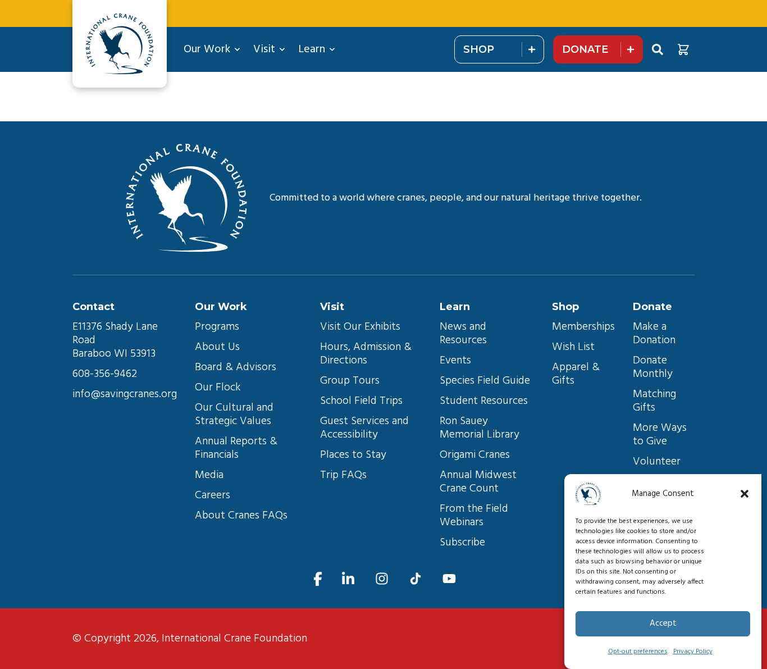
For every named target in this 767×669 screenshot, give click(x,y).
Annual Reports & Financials (237, 448)
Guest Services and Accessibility (366, 428)
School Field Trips (361, 401)
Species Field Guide (485, 381)
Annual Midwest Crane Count (479, 481)
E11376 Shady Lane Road (116, 333)
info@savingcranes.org (124, 394)
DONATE (585, 49)
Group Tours (350, 381)
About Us (217, 347)
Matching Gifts (656, 401)
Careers (212, 495)
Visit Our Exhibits (360, 327)
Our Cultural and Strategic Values (235, 414)
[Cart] (683, 49)
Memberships (583, 327)
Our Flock (218, 387)
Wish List (573, 347)
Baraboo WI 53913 (114, 354)
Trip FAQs (343, 475)
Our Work (207, 49)
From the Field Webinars (475, 515)
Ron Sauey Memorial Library (479, 428)
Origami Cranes (475, 455)
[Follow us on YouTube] (449, 579)
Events (455, 360)
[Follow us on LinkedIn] (348, 579)
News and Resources (464, 333)
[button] (744, 493)
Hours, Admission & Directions (367, 353)
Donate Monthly (653, 367)
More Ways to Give (661, 434)
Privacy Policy (693, 651)
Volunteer (657, 461)
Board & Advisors (235, 367)
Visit (264, 49)
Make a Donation (654, 333)
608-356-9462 (104, 374)
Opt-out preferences (638, 651)
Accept (663, 624)
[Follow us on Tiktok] (415, 579)
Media (209, 475)
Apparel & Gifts (577, 374)
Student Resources (484, 401)
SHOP (478, 49)
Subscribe (462, 542)
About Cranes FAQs (241, 515)
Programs (217, 327)
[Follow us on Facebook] (318, 579)
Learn (311, 49)
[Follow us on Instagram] (382, 579)
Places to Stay (353, 455)
